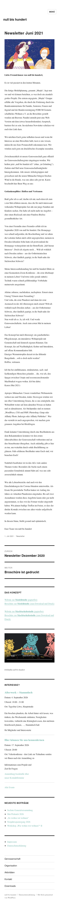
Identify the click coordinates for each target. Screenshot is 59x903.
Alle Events (10, 787)
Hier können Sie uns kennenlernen (24, 740)
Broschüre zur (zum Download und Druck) (29, 603)
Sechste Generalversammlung (20, 810)
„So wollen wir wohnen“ (18, 817)
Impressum (12, 841)
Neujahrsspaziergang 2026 (18, 821)
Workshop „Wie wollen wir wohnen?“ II (24, 825)
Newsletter (20, 536)
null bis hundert (15, 19)
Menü (52, 11)
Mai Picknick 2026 (15, 814)
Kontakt (8, 879)
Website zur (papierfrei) (21, 599)
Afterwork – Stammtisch (19, 692)
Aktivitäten (10, 872)
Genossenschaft (12, 858)
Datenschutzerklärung (16, 845)
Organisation (11, 865)
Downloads (10, 885)
